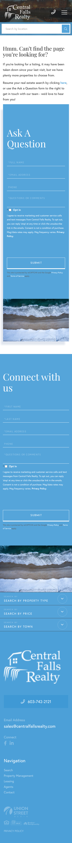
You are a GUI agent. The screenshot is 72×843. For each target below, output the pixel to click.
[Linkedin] (12, 743)
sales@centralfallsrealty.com (29, 726)
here (63, 83)
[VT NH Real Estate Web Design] (36, 812)
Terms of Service (17, 276)
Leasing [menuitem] (9, 781)
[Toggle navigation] (64, 12)
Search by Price (18, 614)
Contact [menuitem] (9, 792)
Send (36, 263)
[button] (66, 29)
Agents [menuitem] (8, 787)
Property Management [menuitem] (18, 776)
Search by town (18, 627)
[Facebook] (5, 743)
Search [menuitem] (8, 770)
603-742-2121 (39, 701)
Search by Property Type (26, 601)
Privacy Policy (57, 272)
